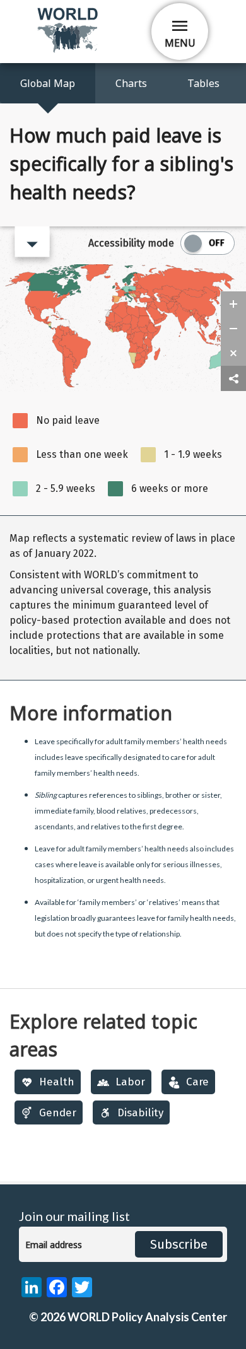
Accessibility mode (131, 243)
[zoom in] (233, 304)
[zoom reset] (233, 353)
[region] (123, 597)
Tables (203, 83)
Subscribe (179, 1244)
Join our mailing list (74, 1216)
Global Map (47, 83)
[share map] (233, 379)
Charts (131, 83)
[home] (68, 50)
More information (90, 713)
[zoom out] (233, 328)
